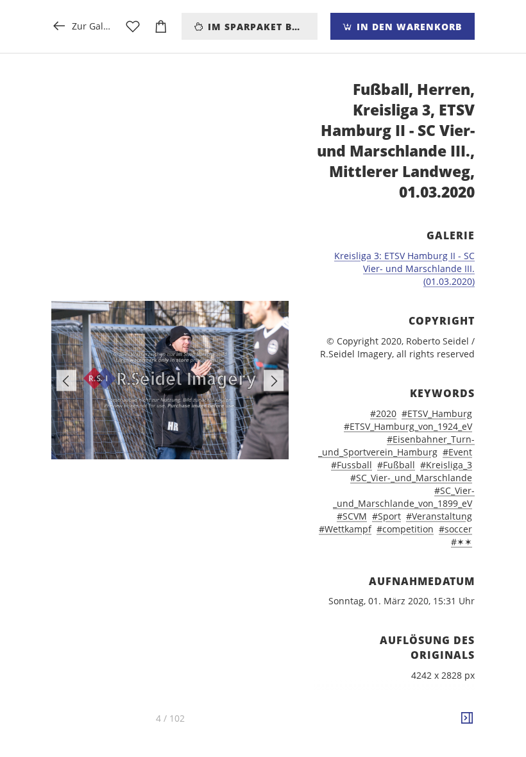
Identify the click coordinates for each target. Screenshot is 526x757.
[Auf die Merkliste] (132, 26)
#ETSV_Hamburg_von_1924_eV (408, 426)
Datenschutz (452, 750)
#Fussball (351, 465)
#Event (457, 452)
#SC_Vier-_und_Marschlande (411, 478)
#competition (405, 529)
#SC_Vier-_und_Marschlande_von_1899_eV (404, 496)
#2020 (383, 413)
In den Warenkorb (407, 27)
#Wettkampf (345, 529)
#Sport (386, 516)
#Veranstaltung (439, 516)
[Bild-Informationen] (467, 718)
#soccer (455, 529)
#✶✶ (461, 542)
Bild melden (453, 732)
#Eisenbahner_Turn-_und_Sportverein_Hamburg (396, 445)
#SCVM (352, 516)
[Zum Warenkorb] (161, 26)
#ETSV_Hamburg (437, 413)
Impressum (403, 750)
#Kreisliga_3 (446, 465)
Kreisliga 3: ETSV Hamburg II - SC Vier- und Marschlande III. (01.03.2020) (404, 268)
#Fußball (396, 465)
